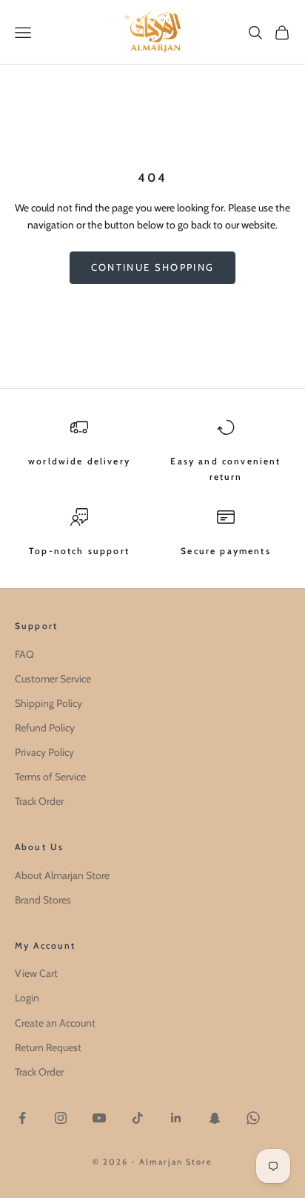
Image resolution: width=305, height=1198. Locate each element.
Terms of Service (50, 776)
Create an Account (55, 1023)
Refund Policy (45, 727)
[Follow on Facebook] (22, 1117)
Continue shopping (153, 267)
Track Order (39, 801)
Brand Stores (43, 899)
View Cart (36, 973)
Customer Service (53, 678)
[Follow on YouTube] (99, 1117)
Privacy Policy (44, 752)
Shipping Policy (48, 703)
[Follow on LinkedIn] (176, 1117)
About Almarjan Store (62, 875)
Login (27, 997)
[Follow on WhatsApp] (253, 1117)
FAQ (24, 654)
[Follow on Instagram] (60, 1117)
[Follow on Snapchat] (214, 1117)
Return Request (48, 1047)
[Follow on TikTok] (137, 1117)
